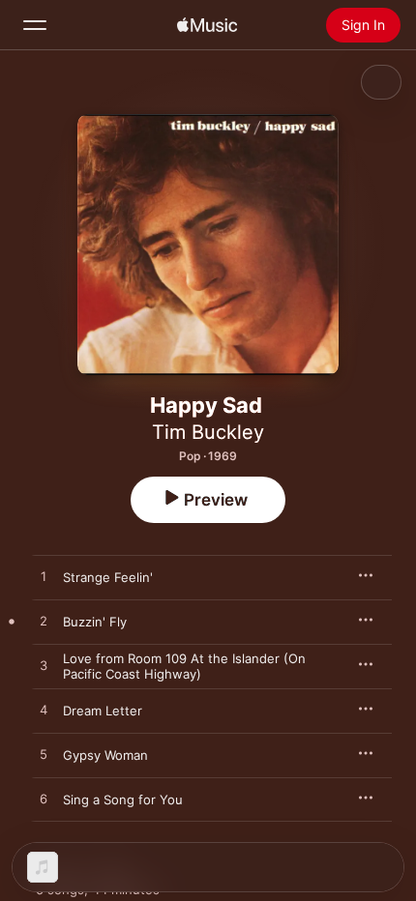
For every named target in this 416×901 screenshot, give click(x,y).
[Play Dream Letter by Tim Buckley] (43, 710)
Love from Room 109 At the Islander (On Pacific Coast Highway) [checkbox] (184, 666)
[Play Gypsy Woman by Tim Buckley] (43, 755)
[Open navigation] (35, 25)
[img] (207, 25)
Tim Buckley (208, 432)
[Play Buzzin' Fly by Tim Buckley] (43, 621)
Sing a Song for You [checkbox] (123, 799)
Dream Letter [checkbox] (102, 710)
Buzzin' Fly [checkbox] (95, 621)
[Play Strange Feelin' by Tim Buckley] (43, 577)
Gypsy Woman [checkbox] (105, 755)
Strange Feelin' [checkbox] (108, 577)
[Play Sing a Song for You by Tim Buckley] (43, 799)
